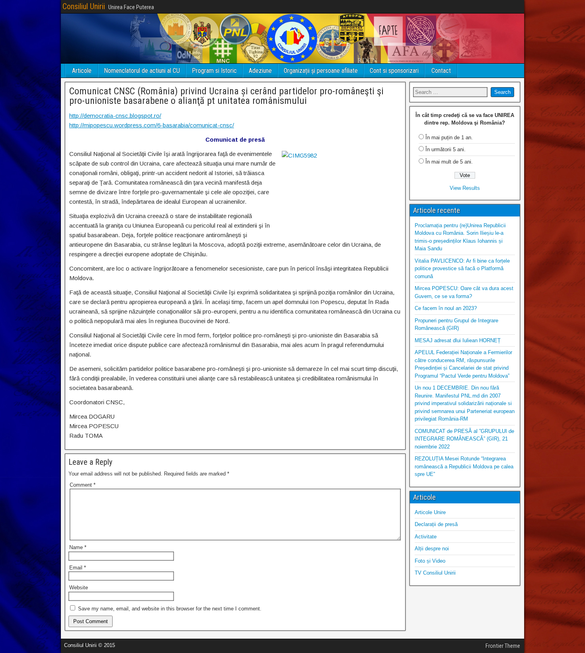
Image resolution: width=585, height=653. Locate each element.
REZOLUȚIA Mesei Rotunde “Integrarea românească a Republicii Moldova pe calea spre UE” (464, 466)
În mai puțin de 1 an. (449, 137)
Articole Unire (430, 512)
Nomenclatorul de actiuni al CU (142, 70)
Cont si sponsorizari (394, 70)
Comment (83, 485)
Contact (441, 70)
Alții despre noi (432, 549)
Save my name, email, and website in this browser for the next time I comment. (169, 609)
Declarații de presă (436, 524)
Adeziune (260, 70)
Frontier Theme (503, 645)
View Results (465, 188)
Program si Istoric (214, 70)
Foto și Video (430, 561)
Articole (82, 70)
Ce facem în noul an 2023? (446, 308)
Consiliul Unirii (83, 6)
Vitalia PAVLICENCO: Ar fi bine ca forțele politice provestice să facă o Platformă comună (462, 268)
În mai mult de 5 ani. (449, 162)
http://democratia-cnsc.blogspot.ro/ (115, 115)
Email (77, 568)
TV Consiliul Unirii (435, 573)
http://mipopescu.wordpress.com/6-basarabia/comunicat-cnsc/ (151, 125)
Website (78, 588)
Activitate (426, 537)
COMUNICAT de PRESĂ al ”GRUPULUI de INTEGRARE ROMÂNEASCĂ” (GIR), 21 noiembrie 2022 (464, 439)
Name (77, 547)
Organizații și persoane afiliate (321, 70)
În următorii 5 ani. (445, 149)
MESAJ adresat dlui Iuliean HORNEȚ (458, 340)
